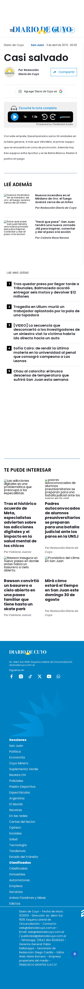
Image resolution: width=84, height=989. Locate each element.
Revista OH (17, 775)
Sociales (15, 833)
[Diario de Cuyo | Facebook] (47, 30)
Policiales (16, 781)
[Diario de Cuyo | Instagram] (55, 30)
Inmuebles (17, 874)
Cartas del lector (22, 821)
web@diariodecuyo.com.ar (37, 928)
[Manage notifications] (75, 954)
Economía (17, 757)
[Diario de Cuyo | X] (63, 30)
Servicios (16, 892)
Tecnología (18, 845)
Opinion (15, 827)
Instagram (21, 676)
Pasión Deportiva (22, 786)
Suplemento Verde (23, 769)
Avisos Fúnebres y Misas (27, 897)
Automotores (19, 880)
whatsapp (58, 676)
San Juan (37, 45)
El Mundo (16, 804)
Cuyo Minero (18, 763)
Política (15, 751)
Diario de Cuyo (14, 45)
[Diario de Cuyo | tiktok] (72, 30)
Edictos (14, 903)
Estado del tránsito (23, 857)
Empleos (15, 886)
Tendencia (17, 851)
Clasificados (18, 868)
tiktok (30, 676)
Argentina (16, 798)
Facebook (11, 676)
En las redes (18, 816)
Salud (13, 839)
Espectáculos (19, 792)
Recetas (15, 810)
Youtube (49, 676)
